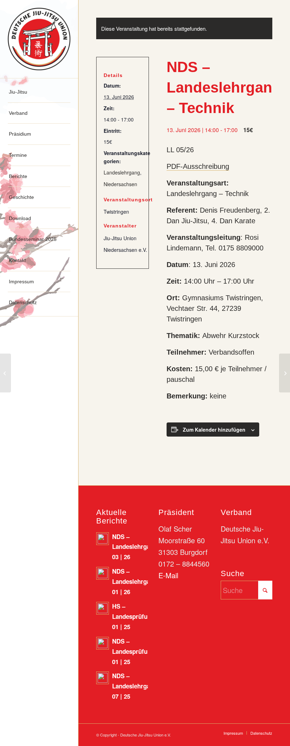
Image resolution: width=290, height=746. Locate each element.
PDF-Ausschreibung (198, 166)
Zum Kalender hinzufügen (214, 429)
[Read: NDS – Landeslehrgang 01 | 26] (102, 573)
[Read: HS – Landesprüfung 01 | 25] (102, 608)
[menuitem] (39, 92)
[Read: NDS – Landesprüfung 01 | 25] (102, 643)
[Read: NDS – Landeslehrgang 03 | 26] (102, 538)
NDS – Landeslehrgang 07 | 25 (134, 685)
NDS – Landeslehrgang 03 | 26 (134, 546)
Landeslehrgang (122, 172)
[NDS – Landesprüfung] (5, 373)
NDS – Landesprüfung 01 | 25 (133, 651)
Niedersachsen (120, 184)
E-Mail (168, 575)
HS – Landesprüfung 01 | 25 (133, 616)
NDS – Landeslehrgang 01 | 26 (134, 581)
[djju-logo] (39, 39)
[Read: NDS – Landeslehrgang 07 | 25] (102, 677)
